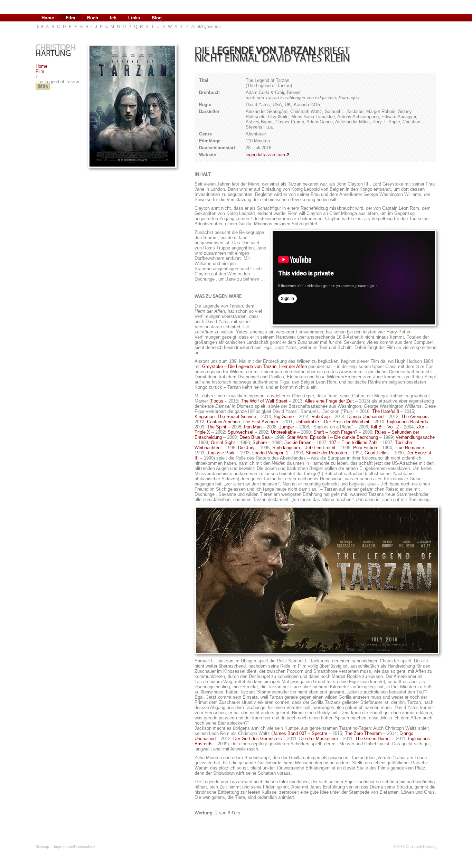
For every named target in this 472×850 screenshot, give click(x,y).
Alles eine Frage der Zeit (329, 401)
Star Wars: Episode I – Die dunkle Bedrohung (332, 437)
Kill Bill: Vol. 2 (385, 426)
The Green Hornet (373, 738)
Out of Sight (223, 442)
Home (41, 66)
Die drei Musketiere (318, 738)
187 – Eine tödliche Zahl (353, 442)
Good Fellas (377, 452)
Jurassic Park (221, 452)
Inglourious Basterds (407, 421)
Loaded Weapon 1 (270, 452)
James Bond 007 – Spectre (300, 733)
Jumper (286, 426)
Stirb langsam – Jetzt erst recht (304, 447)
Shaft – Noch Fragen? (335, 432)
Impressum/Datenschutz (74, 846)
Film (40, 71)
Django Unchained (365, 416)
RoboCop (320, 416)
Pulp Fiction (365, 447)
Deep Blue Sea (254, 437)
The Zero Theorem (363, 733)
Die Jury (246, 447)
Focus (217, 401)
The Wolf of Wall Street (264, 401)
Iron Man (253, 426)
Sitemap (42, 846)
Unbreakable (283, 432)
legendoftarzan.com (265, 154)
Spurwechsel (240, 432)
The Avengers (415, 416)
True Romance (409, 447)
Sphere (260, 442)
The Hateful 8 (385, 411)
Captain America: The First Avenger (242, 421)
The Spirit (216, 426)
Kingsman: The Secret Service (225, 416)
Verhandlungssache (415, 437)
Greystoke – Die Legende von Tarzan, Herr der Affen (254, 366)
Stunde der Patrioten (326, 452)
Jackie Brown (297, 442)
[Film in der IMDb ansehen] (43, 90)
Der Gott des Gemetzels (257, 738)
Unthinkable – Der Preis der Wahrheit (332, 421)
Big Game (284, 416)
